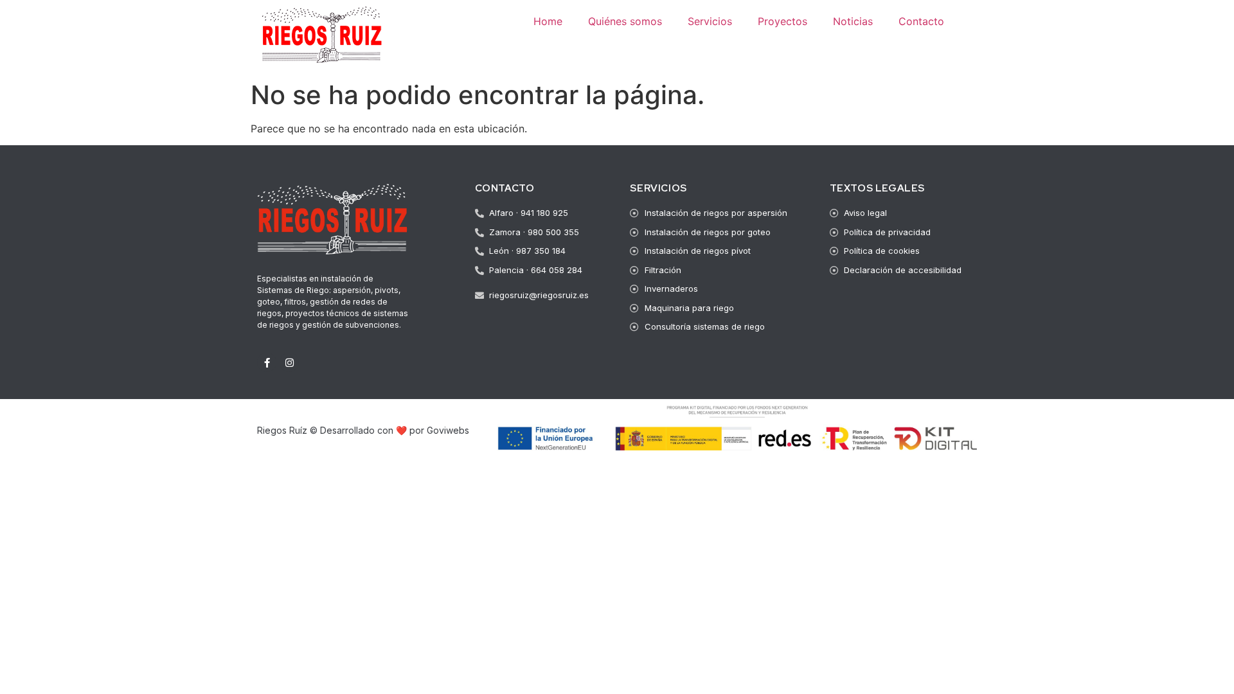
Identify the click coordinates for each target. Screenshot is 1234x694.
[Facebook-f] (266, 362)
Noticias (853, 21)
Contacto (921, 21)
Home (547, 21)
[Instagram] (289, 362)
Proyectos (782, 21)
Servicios (710, 21)
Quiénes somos (625, 21)
